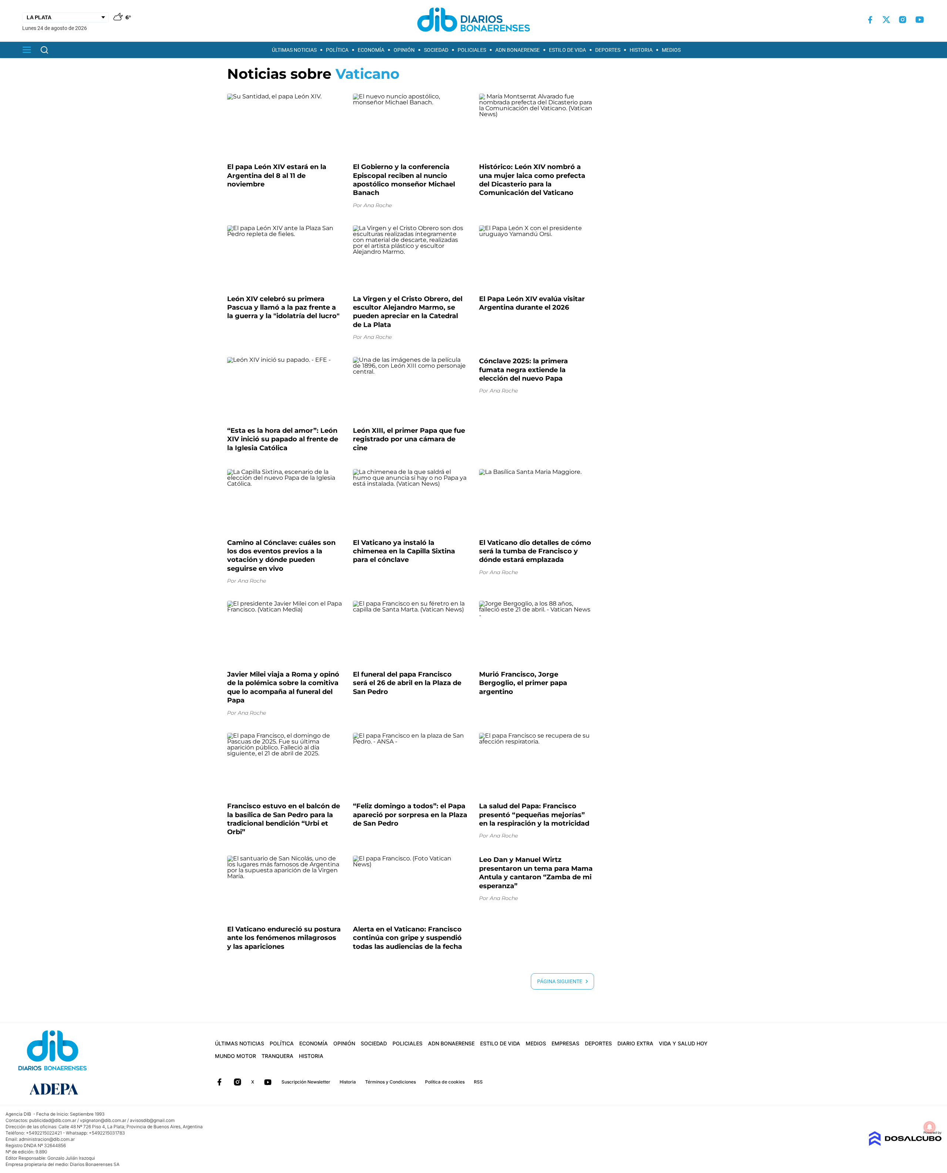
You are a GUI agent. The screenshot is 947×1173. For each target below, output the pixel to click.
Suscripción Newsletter (306, 1082)
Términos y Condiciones (390, 1082)
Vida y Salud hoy (683, 1043)
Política (337, 50)
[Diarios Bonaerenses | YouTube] (919, 19)
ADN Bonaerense (517, 50)
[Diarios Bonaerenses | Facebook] (870, 19)
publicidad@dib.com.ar (52, 1120)
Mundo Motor (235, 1056)
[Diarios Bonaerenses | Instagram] (902, 19)
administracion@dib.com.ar (47, 1139)
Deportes (607, 50)
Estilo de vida (567, 50)
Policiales (472, 50)
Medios (671, 50)
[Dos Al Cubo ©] (905, 1143)
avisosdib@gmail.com (152, 1120)
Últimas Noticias (294, 50)
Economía (371, 50)
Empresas (565, 1043)
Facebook (219, 1082)
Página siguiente (561, 981)
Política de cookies (445, 1082)
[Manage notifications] (930, 1127)
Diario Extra (635, 1043)
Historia (641, 50)
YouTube (267, 1082)
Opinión (404, 50)
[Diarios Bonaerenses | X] (886, 20)
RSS (478, 1082)
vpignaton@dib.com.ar (103, 1120)
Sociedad (436, 50)
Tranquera (277, 1056)
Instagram (237, 1082)
